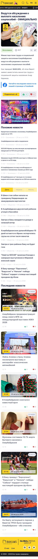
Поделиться (9, 94)
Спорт (9, 264)
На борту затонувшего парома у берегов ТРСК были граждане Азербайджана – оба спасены (18, 523)
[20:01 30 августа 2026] (19, 506)
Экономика (7, 50)
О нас (6, 548)
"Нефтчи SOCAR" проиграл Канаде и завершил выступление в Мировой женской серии (18, 258)
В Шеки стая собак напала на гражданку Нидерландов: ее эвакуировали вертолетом (14, 198)
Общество (11, 205)
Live (13, 548)
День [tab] (7, 190)
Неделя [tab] (19, 190)
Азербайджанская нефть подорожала (14, 141)
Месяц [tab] (31, 190)
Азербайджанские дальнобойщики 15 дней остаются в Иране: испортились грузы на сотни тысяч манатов (18, 233)
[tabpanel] (19, 238)
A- (32, 50)
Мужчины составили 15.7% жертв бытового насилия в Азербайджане (18, 440)
